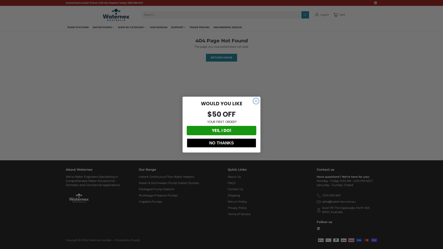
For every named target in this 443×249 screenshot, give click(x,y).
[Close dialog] (256, 101)
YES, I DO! (221, 130)
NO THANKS (221, 143)
